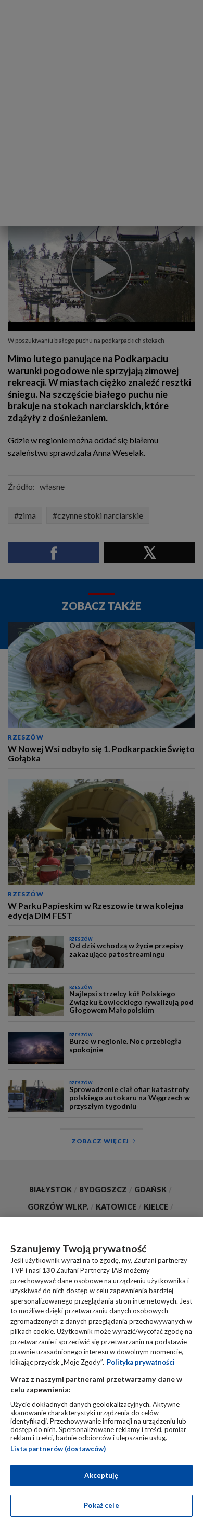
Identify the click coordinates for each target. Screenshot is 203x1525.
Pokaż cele (101, 1505)
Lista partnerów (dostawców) (58, 1449)
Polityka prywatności (141, 1362)
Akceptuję (101, 1475)
